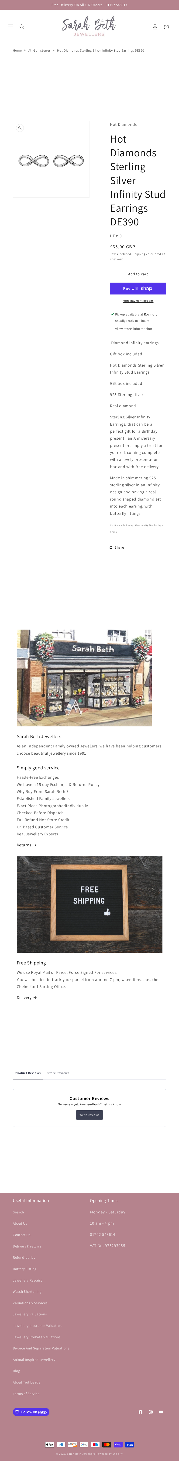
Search (18, 1212)
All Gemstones (39, 50)
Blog (16, 1370)
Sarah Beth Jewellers (81, 1453)
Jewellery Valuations (30, 1314)
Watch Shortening (27, 1291)
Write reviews (89, 1115)
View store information (133, 328)
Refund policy (24, 1257)
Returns (24, 845)
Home (17, 50)
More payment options (138, 301)
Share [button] (119, 547)
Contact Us (22, 1234)
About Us (20, 1223)
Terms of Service (26, 1393)
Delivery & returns (27, 1246)
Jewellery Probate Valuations (36, 1337)
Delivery (24, 997)
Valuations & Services (30, 1302)
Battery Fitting (25, 1268)
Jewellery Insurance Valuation (37, 1325)
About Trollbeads (26, 1382)
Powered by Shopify (109, 1453)
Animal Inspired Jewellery (34, 1359)
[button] (10, 26)
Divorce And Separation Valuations (41, 1348)
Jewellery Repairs (27, 1280)
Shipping (139, 254)
